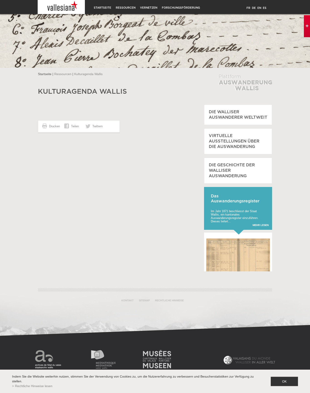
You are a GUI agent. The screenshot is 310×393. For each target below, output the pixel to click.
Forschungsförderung (181, 7)
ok (284, 381)
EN (259, 8)
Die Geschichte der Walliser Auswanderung (232, 170)
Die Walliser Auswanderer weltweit (238, 115)
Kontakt (127, 300)
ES (264, 8)
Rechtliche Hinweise (169, 300)
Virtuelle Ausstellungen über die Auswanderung (234, 141)
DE (254, 8)
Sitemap (144, 300)
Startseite (102, 7)
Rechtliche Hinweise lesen (33, 386)
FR (248, 8)
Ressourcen (125, 7)
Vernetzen (148, 7)
